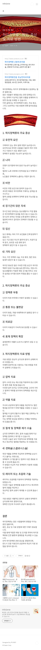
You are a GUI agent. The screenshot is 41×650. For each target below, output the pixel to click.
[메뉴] (36, 4)
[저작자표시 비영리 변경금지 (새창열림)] (27, 556)
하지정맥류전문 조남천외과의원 (17, 77)
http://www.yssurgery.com (14, 74)
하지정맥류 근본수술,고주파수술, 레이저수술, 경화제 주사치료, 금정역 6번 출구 (20, 65)
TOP (36, 643)
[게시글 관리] (13, 555)
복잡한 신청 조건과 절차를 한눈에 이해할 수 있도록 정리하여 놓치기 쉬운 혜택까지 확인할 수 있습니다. (16, 614)
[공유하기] (10, 555)
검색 (32, 4)
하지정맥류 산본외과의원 (15, 62)
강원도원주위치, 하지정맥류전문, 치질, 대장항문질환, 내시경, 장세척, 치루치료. (20, 81)
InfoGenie (6, 3)
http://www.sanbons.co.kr (14, 59)
